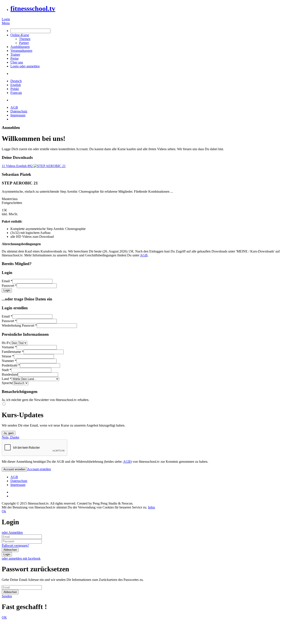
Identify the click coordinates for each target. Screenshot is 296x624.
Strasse (8, 356)
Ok (4, 511)
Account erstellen (39, 469)
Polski (14, 89)
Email (7, 281)
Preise (14, 58)
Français (16, 92)
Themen (24, 39)
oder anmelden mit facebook (21, 558)
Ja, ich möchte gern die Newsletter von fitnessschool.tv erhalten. (45, 400)
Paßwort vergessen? (15, 545)
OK (4, 617)
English (15, 85)
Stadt (6, 370)
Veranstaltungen (21, 50)
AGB (14, 107)
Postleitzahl (11, 365)
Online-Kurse (19, 35)
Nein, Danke (10, 437)
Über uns (16, 62)
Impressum (17, 115)
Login (6, 19)
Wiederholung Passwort (19, 325)
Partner (24, 43)
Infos (151, 507)
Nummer (9, 361)
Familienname (13, 352)
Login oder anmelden (25, 66)
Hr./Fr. (6, 343)
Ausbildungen (20, 47)
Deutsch (16, 81)
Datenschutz (18, 111)
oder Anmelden (12, 532)
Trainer (15, 54)
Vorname (9, 347)
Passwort (9, 285)
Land (6, 379)
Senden (7, 596)
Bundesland (10, 374)
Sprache (7, 383)
